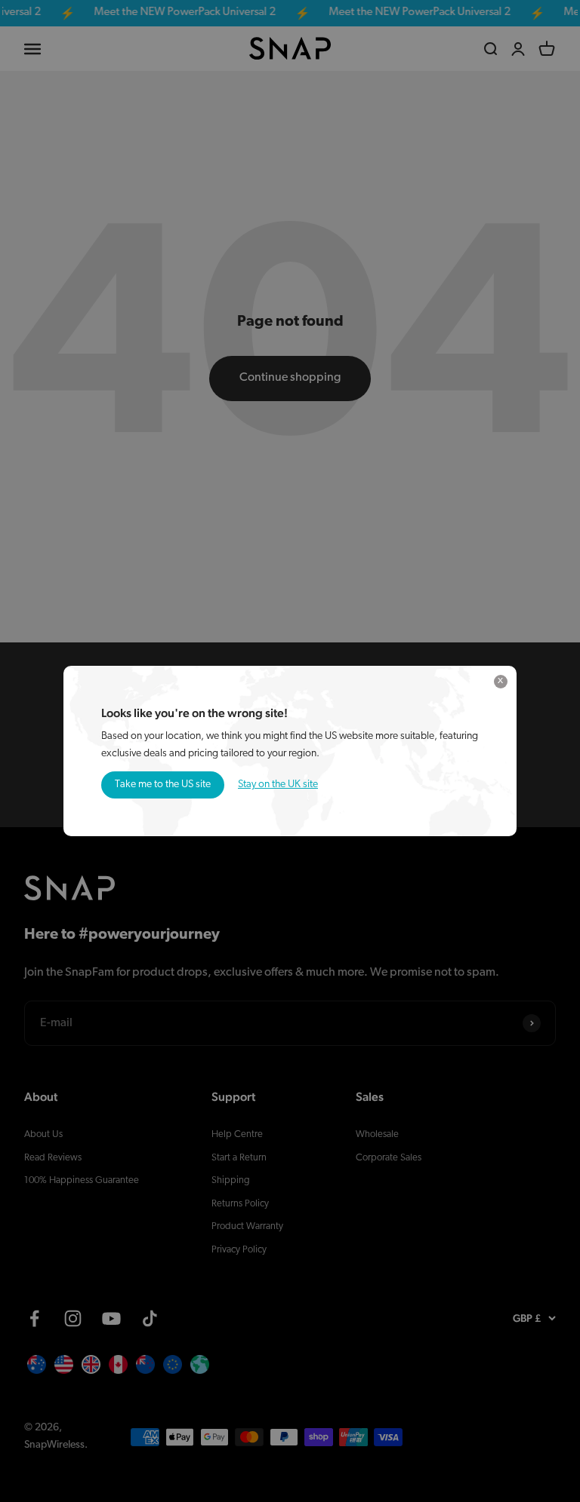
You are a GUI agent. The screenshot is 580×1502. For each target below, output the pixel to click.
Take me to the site (163, 784)
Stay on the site (278, 784)
